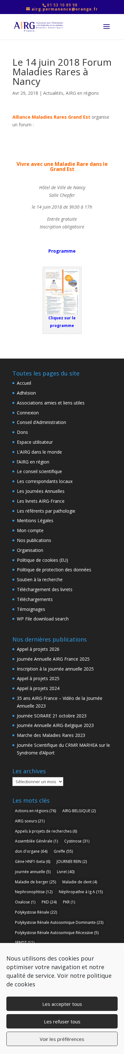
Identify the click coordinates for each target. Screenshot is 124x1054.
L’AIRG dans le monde (39, 452)
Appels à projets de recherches (46, 831)
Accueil (24, 383)
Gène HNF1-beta (32, 861)
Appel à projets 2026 (38, 649)
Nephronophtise (33, 891)
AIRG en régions (82, 93)
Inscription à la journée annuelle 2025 (55, 669)
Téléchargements (35, 599)
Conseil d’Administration (41, 422)
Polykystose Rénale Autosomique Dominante (59, 922)
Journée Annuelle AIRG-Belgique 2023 (55, 725)
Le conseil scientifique (39, 471)
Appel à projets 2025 (38, 678)
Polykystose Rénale (36, 912)
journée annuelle (33, 871)
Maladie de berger (35, 882)
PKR (69, 902)
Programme (62, 251)
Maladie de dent (79, 882)
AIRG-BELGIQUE (79, 810)
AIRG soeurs (30, 821)
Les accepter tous (62, 1004)
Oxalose (25, 902)
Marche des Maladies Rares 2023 (51, 735)
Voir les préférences (62, 1039)
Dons (22, 432)
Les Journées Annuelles (41, 491)
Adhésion (26, 393)
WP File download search (43, 619)
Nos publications (34, 540)
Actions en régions (35, 810)
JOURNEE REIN (72, 861)
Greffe (63, 851)
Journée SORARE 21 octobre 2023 (51, 716)
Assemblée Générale (36, 841)
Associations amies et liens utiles (51, 403)
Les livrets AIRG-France (41, 501)
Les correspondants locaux (44, 481)
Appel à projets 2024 (38, 688)
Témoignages (31, 609)
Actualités (53, 93)
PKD (49, 902)
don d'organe (31, 851)
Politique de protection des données (54, 570)
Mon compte (30, 530)
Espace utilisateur (35, 442)
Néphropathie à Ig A (81, 891)
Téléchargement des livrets (44, 589)
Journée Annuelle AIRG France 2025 (53, 659)
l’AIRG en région (33, 462)
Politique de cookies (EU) (42, 560)
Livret (65, 871)
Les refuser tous (62, 1021)
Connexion (28, 413)
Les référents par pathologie (46, 511)
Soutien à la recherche (40, 579)
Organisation (30, 550)
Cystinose (76, 841)
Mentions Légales (35, 520)
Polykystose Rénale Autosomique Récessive (57, 932)
